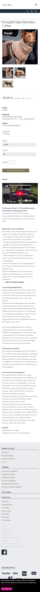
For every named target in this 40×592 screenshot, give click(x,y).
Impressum (5, 529)
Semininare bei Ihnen (9, 484)
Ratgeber (5, 514)
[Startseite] (7, 4)
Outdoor (5, 517)
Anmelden (27, 11)
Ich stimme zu (7, 589)
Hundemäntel (7, 505)
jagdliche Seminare (9, 471)
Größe (4, 150)
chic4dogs (5, 497)
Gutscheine (6, 492)
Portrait (5, 452)
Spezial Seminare (8, 481)
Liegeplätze (6, 511)
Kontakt (4, 526)
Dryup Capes (8, 21)
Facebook (4, 552)
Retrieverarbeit (8, 459)
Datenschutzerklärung (11, 546)
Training (5, 467)
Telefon (36, 11)
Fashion (4, 501)
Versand (28, 98)
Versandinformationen (11, 538)
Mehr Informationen (7, 585)
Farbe (4, 141)
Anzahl (5, 162)
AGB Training (6, 532)
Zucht (4, 462)
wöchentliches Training (11, 487)
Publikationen (7, 456)
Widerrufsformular (10, 543)
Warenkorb (32, 11)
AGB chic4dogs (7, 535)
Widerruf (5, 540)
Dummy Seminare (8, 474)
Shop (1, 21)
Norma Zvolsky (7, 448)
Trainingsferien (8, 477)
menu (36, 5)
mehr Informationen (14, 282)
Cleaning (5, 508)
